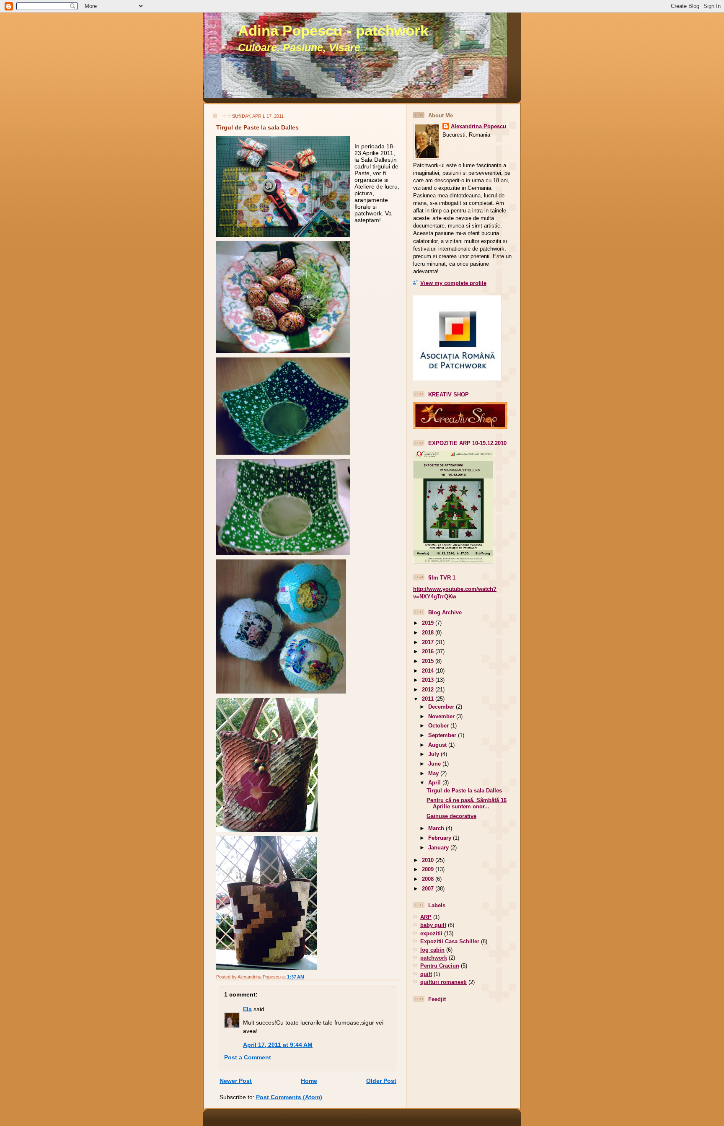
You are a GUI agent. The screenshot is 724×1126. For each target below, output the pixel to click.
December (442, 707)
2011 (428, 699)
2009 (428, 869)
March (437, 828)
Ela (247, 1009)
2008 (428, 879)
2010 (428, 860)
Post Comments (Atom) (289, 1097)
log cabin (432, 950)
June (435, 764)
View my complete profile (453, 283)
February (440, 838)
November (442, 716)
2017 (428, 642)
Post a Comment (247, 1057)
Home (309, 1080)
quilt (426, 974)
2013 (428, 680)
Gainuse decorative (451, 816)
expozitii (431, 933)
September (443, 735)
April (435, 782)
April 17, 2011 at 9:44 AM (278, 1044)
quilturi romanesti (443, 982)
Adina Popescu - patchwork (333, 31)
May (434, 773)
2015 (428, 661)
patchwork (433, 958)
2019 (428, 623)
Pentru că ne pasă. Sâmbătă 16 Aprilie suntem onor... (467, 803)
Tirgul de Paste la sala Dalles (257, 127)
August (438, 745)
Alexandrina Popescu (478, 126)
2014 (428, 671)
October (439, 725)
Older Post (381, 1080)
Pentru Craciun (439, 966)
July (434, 754)
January (439, 847)
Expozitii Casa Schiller (449, 941)
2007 (428, 888)
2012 (428, 689)
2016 (428, 651)
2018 (428, 632)
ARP (426, 917)
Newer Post (236, 1080)
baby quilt (433, 925)
